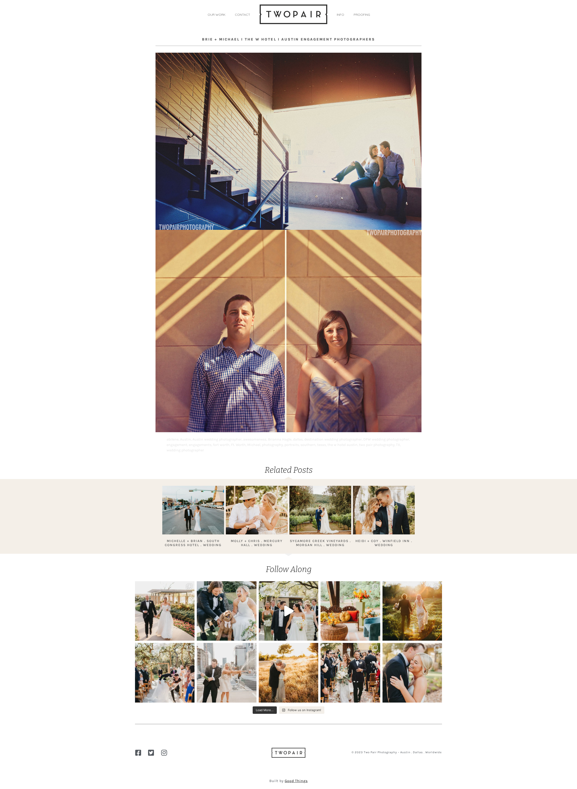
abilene (173, 439)
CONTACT (242, 15)
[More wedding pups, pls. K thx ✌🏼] (226, 611)
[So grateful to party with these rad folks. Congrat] (165, 672)
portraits (291, 445)
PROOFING (362, 15)
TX (398, 445)
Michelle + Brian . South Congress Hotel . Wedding (193, 543)
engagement (177, 445)
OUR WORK (216, 15)
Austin (185, 439)
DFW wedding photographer (386, 439)
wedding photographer (185, 450)
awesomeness (254, 439)
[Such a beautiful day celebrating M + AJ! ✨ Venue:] (350, 672)
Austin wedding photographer (217, 439)
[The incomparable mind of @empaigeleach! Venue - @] (350, 611)
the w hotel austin (342, 445)
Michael (253, 445)
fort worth (221, 445)
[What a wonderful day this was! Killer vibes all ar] (288, 611)
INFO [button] (340, 15)
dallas (298, 439)
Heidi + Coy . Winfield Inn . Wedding (383, 543)
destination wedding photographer (333, 439)
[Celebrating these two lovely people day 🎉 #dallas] (288, 672)
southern (308, 445)
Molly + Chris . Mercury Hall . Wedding (257, 543)
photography (272, 445)
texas (321, 445)
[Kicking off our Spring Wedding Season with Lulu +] (165, 611)
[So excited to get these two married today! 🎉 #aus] (226, 672)
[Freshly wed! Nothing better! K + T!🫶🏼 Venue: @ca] (412, 672)
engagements (200, 445)
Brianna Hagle (279, 439)
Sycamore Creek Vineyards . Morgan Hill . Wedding (320, 543)
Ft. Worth (238, 445)
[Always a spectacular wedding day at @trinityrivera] (412, 611)
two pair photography (376, 445)
